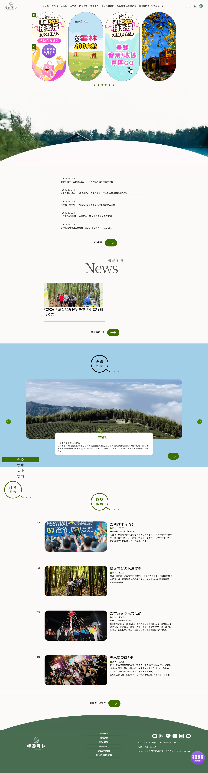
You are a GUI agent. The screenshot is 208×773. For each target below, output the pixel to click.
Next (199, 421)
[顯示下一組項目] (174, 46)
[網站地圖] (188, 5)
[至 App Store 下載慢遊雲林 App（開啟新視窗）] (154, 735)
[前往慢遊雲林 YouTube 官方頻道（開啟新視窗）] (188, 735)
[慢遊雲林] (11, 5)
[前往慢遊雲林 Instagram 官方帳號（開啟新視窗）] (181, 735)
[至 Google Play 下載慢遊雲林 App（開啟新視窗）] (161, 735)
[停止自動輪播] (34, 15)
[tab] (20, 459)
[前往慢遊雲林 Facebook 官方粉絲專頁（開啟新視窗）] (174, 735)
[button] (46, 6)
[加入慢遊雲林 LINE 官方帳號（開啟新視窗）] (168, 735)
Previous (8, 421)
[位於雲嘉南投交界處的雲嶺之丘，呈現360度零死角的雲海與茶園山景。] (104, 409)
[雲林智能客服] (201, 6)
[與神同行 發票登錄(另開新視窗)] (198, 759)
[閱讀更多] (173, 455)
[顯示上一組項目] (34, 46)
